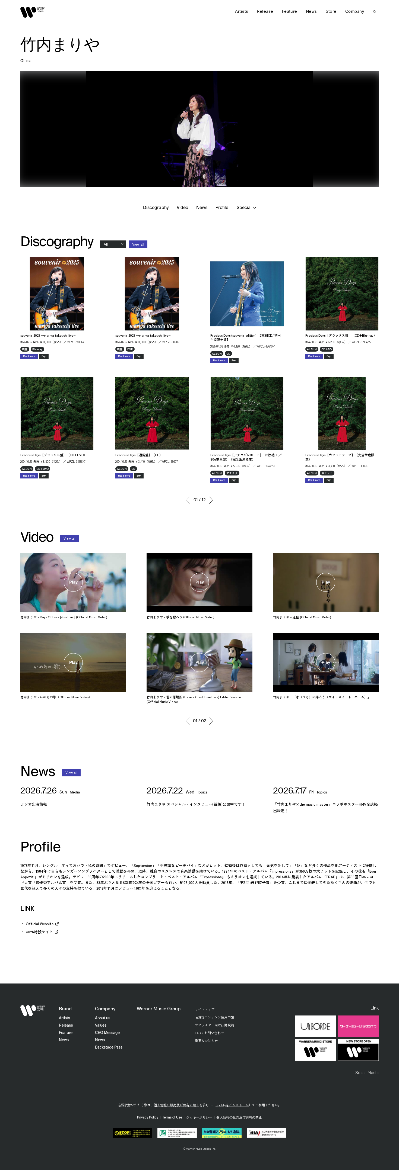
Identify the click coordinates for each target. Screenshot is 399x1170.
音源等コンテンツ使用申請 (214, 1017)
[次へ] (211, 500)
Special (244, 208)
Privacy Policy (147, 1117)
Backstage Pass (108, 1047)
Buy (44, 356)
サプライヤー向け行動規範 (214, 1025)
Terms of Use (172, 1117)
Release (265, 11)
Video (182, 208)
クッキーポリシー (199, 1117)
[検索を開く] (374, 12)
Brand (65, 1009)
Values (100, 1025)
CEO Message (107, 1033)
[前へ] (188, 500)
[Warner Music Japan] (32, 1010)
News (201, 208)
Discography (156, 208)
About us (102, 1018)
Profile (222, 208)
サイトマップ (204, 1009)
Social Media (367, 1072)
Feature (289, 11)
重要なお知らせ (206, 1040)
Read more (29, 356)
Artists (241, 11)
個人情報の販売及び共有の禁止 (176, 1104)
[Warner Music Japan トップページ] (32, 12)
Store (331, 11)
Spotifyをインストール (232, 1104)
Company (354, 11)
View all (138, 244)
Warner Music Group (158, 1009)
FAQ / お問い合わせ (209, 1032)
